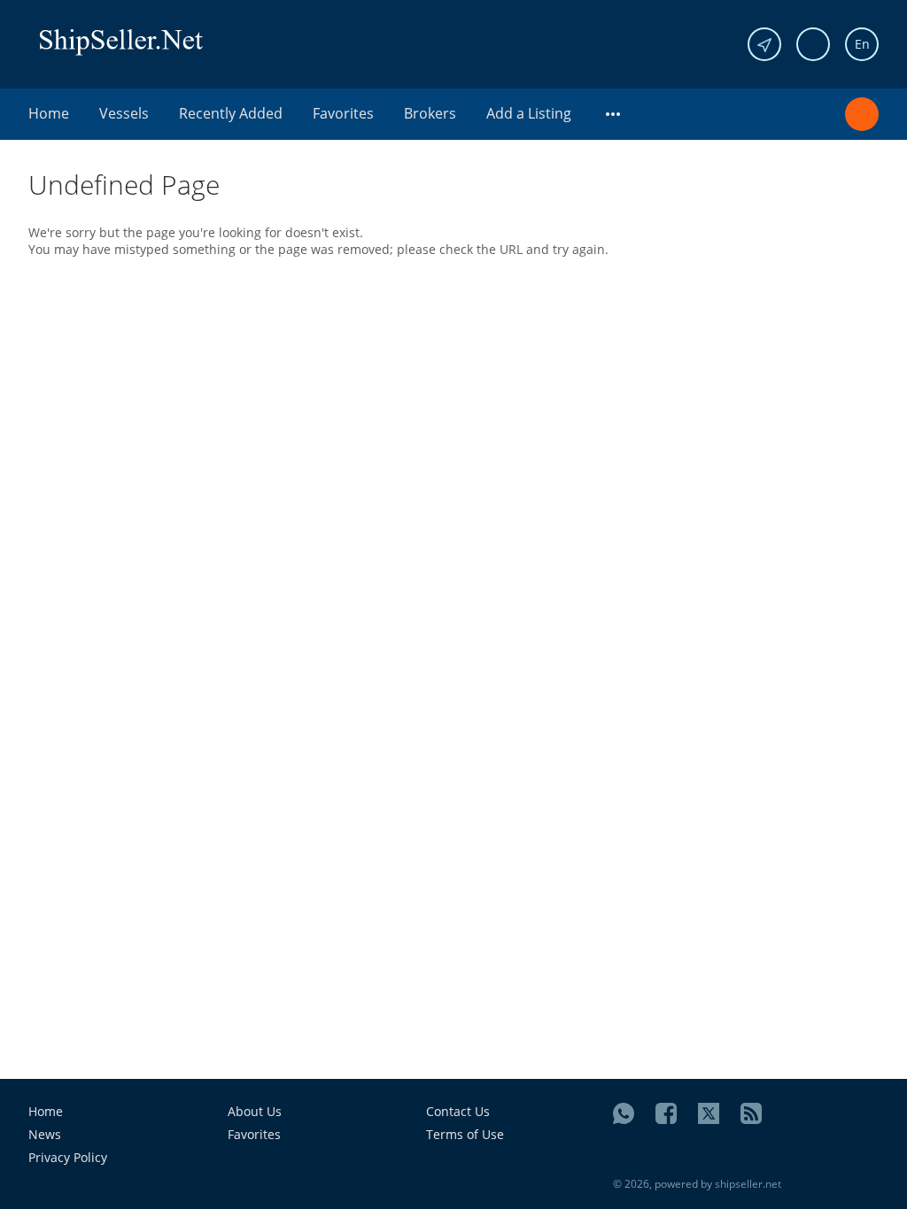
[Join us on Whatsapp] (623, 1113)
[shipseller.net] (121, 41)
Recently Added (231, 113)
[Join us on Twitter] (708, 1113)
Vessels (124, 113)
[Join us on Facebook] (666, 1113)
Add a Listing (528, 113)
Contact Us (458, 1111)
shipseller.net (748, 1183)
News (44, 1134)
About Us (255, 1111)
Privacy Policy (67, 1157)
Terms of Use (465, 1134)
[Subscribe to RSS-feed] (751, 1113)
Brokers (430, 113)
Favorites (343, 113)
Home (48, 113)
